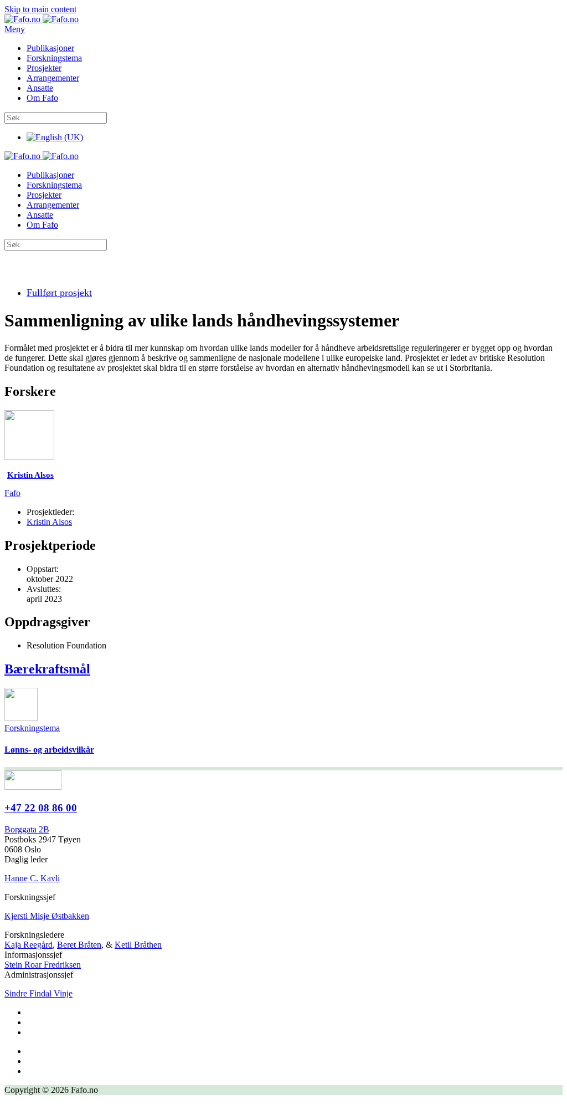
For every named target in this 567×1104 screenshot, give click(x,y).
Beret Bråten (79, 944)
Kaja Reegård (28, 944)
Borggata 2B (26, 829)
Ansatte (40, 88)
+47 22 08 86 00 (40, 808)
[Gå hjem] (41, 19)
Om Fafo (42, 98)
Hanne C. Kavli (32, 878)
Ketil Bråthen (138, 944)
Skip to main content (40, 9)
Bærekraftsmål (47, 669)
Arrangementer (53, 78)
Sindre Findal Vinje (38, 993)
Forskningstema (54, 58)
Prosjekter (44, 68)
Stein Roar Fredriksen (42, 964)
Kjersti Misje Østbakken (46, 916)
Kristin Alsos (49, 522)
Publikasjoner (50, 48)
